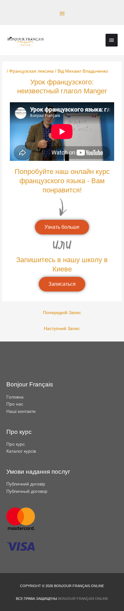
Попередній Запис (62, 312)
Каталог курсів (21, 451)
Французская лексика (31, 71)
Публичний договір (25, 484)
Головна (15, 397)
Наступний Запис (62, 328)
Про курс (15, 444)
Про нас (14, 404)
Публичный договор (26, 491)
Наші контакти (21, 411)
